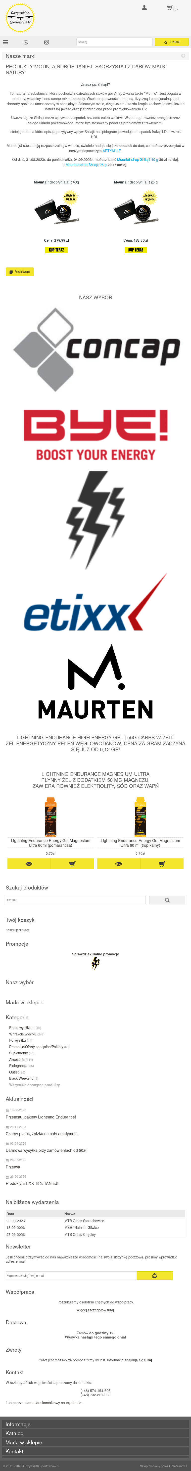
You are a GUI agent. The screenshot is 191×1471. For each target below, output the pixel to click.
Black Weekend (23, 1078)
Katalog (14, 1433)
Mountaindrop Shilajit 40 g (137, 159)
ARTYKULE (112, 150)
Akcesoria (21, 1059)
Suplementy (21, 1053)
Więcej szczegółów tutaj (95, 1309)
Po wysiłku (20, 1040)
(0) (175, 8)
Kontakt (14, 1451)
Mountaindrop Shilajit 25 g (86, 164)
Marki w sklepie (23, 1442)
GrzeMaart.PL (178, 1466)
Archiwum (22, 271)
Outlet (17, 1072)
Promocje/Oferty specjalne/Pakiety (39, 1047)
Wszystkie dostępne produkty (34, 1085)
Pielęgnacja (21, 1066)
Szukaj (175, 42)
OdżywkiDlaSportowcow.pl (41, 1466)
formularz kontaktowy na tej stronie (53, 1402)
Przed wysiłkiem (25, 1027)
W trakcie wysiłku (27, 1034)
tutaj (148, 1359)
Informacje (18, 1424)
